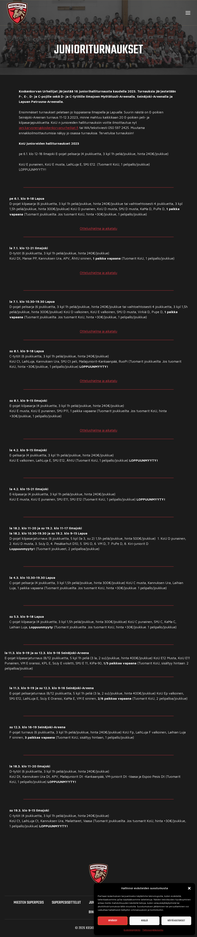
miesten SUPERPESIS (29, 902)
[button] (189, 888)
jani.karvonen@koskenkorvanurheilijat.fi (48, 128)
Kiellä (144, 921)
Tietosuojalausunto (152, 929)
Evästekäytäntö (132, 929)
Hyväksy (112, 921)
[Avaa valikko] (187, 13)
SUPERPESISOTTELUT (66, 902)
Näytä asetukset (176, 921)
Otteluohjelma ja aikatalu (98, 228)
